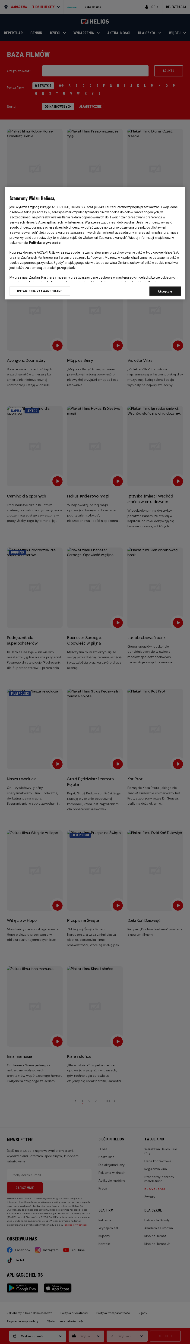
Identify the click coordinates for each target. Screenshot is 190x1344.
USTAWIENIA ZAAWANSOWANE (39, 291)
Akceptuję (165, 291)
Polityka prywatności (45, 243)
